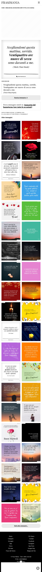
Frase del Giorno (10, 551)
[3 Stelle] (5, 81)
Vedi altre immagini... (21, 526)
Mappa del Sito (31, 551)
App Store (31, 546)
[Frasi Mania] (10, 2)
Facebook (31, 541)
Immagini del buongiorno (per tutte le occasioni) (19, 106)
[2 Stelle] (4, 81)
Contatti (31, 538)
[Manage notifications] (37, 568)
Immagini (10, 541)
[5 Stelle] (8, 81)
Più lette (10, 548)
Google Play (31, 548)
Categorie (10, 538)
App (11, 543)
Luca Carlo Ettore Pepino (11, 114)
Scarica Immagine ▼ (21, 97)
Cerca (10, 546)
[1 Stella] (2, 81)
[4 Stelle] (7, 81)
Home (10, 536)
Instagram (31, 543)
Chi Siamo (31, 536)
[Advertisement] (21, 24)
